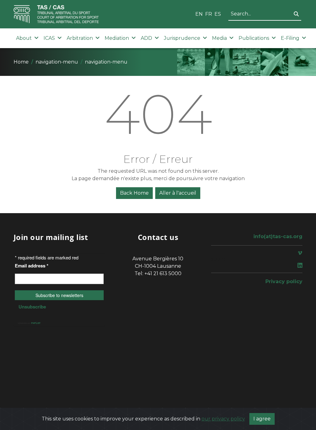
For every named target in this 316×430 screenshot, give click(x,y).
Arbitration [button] (80, 38)
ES (217, 14)
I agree (262, 419)
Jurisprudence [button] (182, 38)
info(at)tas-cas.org (277, 236)
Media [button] (219, 38)
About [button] (24, 38)
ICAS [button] (49, 38)
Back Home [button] (134, 193)
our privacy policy (223, 419)
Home (21, 62)
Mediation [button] (117, 38)
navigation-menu (56, 62)
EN (199, 14)
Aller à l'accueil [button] (177, 193)
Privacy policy (283, 281)
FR (208, 14)
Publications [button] (254, 38)
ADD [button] (146, 38)
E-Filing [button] (290, 38)
